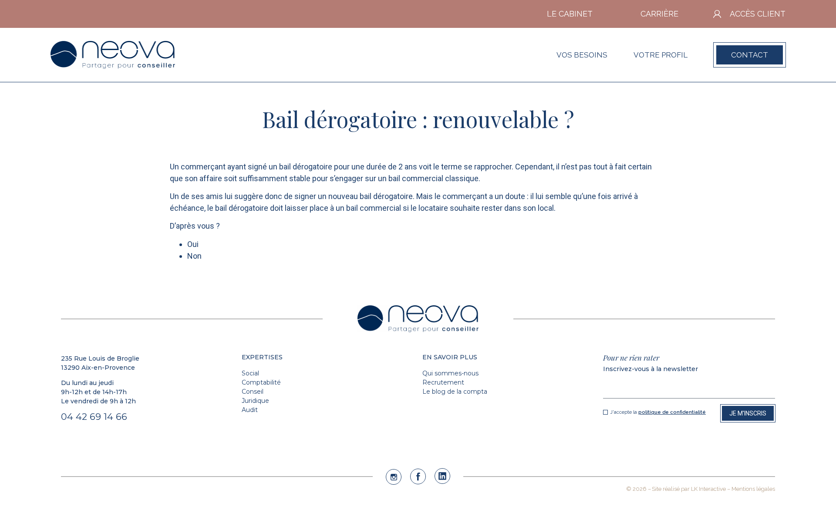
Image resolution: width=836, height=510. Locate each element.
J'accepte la (658, 412)
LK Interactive (708, 489)
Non (194, 255)
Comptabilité (261, 382)
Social (250, 373)
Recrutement (443, 382)
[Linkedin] (442, 476)
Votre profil (661, 55)
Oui (193, 244)
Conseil (252, 391)
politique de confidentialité (672, 412)
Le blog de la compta (454, 391)
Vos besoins (581, 55)
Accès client (757, 14)
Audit (250, 410)
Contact (749, 55)
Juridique (255, 401)
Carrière (659, 14)
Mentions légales (753, 489)
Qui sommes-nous (450, 373)
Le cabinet (570, 14)
